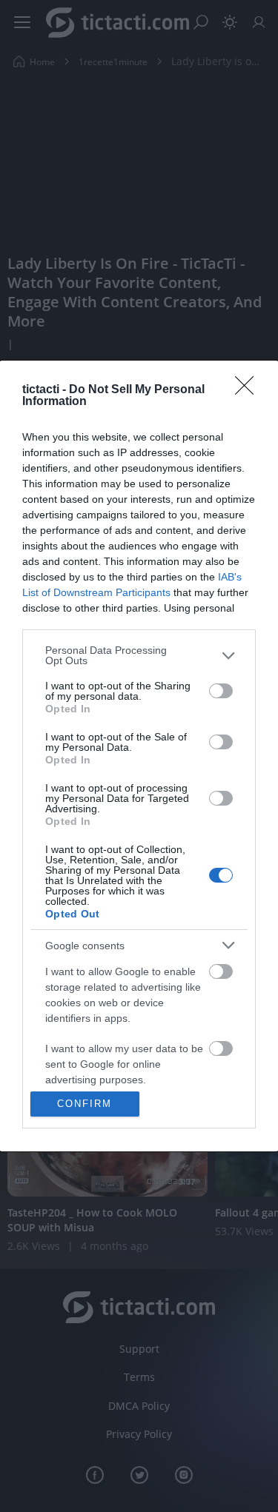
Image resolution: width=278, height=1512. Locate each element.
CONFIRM (84, 1103)
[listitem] (139, 655)
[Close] (249, 390)
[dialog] (139, 756)
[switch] (221, 690)
